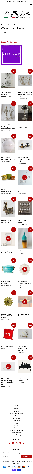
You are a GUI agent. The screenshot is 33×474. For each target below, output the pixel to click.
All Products (16, 418)
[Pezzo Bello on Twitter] (9, 443)
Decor (16, 423)
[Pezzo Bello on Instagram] (20, 443)
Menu (5, 4)
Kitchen (16, 425)
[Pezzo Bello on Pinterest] (17, 443)
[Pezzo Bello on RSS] (24, 443)
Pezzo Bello (16, 461)
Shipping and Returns (16, 430)
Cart (30, 4)
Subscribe (26, 456)
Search (16, 408)
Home (3, 24)
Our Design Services (16, 413)
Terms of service (17, 432)
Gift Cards (16, 420)
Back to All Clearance (9, 42)
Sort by (3, 32)
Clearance (16, 428)
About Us (16, 411)
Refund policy (16, 435)
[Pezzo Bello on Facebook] (13, 443)
